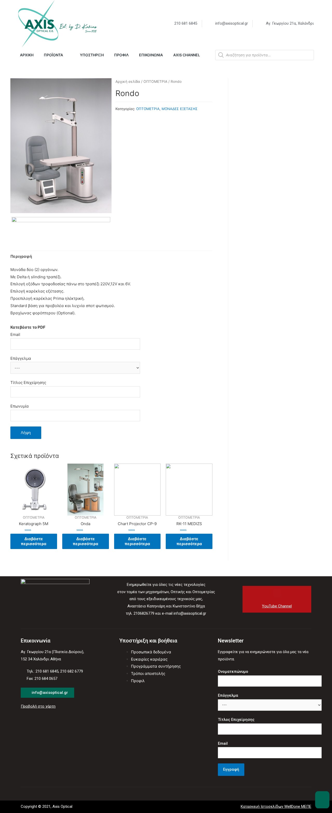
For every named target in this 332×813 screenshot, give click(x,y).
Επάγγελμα (20, 358)
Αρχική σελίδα (127, 81)
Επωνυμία (19, 406)
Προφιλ (138, 680)
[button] (322, 799)
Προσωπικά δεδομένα (151, 651)
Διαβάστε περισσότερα (33, 541)
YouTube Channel (277, 606)
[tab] (21, 256)
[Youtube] (276, 593)
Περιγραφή (21, 256)
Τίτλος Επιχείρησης (28, 382)
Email (15, 334)
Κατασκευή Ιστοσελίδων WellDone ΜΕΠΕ (276, 806)
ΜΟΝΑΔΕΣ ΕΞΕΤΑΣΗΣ (180, 109)
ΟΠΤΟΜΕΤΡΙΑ (155, 81)
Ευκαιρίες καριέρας (149, 659)
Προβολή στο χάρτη (38, 706)
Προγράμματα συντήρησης (156, 666)
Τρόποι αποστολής (148, 673)
